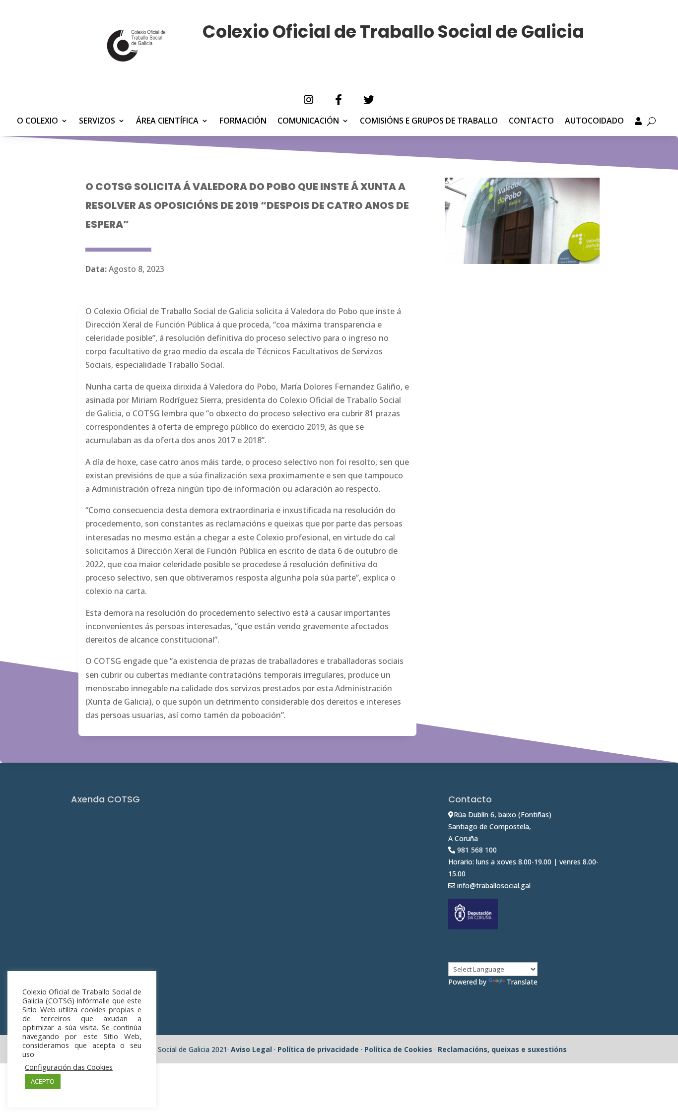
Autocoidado (594, 121)
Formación (243, 121)
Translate (522, 981)
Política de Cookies (398, 1049)
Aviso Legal (251, 1049)
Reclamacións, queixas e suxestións (502, 1049)
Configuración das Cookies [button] (69, 1066)
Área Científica (167, 121)
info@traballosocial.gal (494, 885)
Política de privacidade (318, 1049)
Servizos (97, 121)
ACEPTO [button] (43, 1081)
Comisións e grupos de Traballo (429, 121)
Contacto (531, 121)
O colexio (37, 121)
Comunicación (308, 121)
